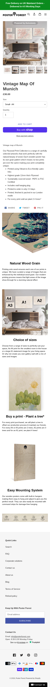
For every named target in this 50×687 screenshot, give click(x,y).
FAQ (7, 554)
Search (8, 547)
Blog (7, 582)
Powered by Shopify (33, 678)
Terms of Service (12, 589)
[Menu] (45, 14)
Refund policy (11, 596)
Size (4, 99)
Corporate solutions (13, 561)
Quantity (6, 110)
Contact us (10, 568)
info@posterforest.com (20, 636)
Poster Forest (20, 678)
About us (9, 575)
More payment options (25, 136)
